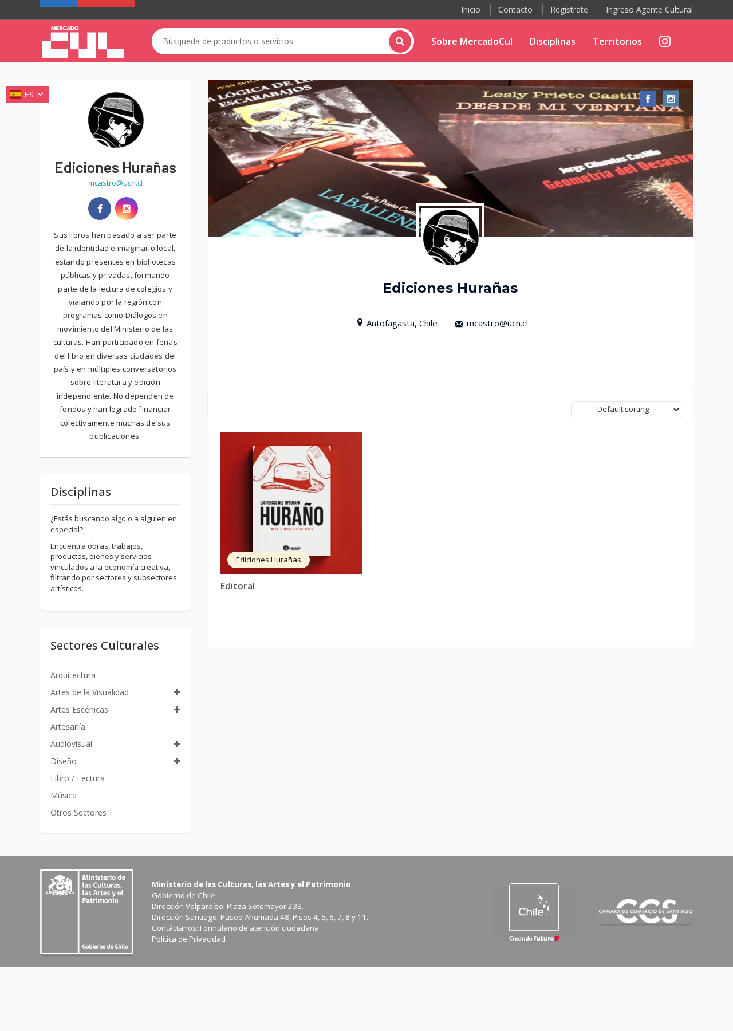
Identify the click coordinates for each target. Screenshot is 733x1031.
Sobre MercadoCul (472, 41)
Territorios (617, 41)
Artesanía (67, 726)
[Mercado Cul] (83, 42)
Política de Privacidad (189, 939)
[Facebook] (99, 208)
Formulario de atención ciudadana (259, 928)
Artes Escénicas (79, 709)
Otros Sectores (78, 812)
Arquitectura (73, 675)
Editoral (237, 586)
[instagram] (126, 208)
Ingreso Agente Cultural (649, 9)
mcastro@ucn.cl (497, 323)
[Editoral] (291, 503)
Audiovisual (71, 743)
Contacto (515, 9)
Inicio (470, 9)
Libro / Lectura (77, 778)
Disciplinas (553, 41)
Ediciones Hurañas (268, 559)
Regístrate (569, 9)
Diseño (63, 760)
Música (63, 795)
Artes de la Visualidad (89, 692)
